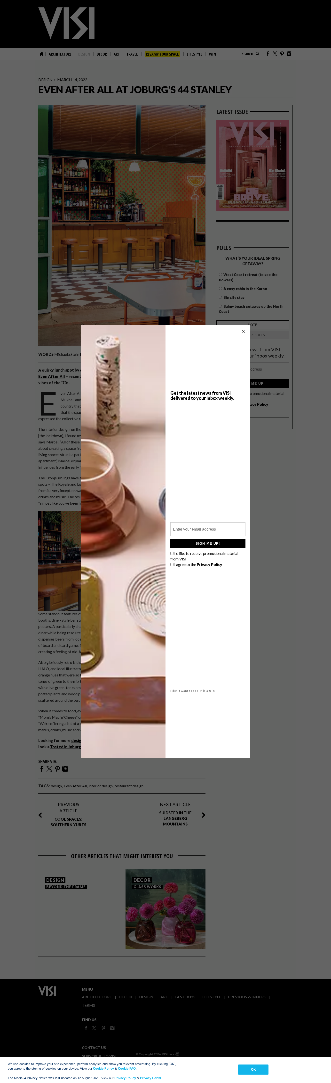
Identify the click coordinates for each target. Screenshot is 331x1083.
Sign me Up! (208, 543)
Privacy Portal (150, 1078)
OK (253, 1069)
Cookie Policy (103, 1068)
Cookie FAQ (127, 1068)
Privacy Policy (125, 1078)
